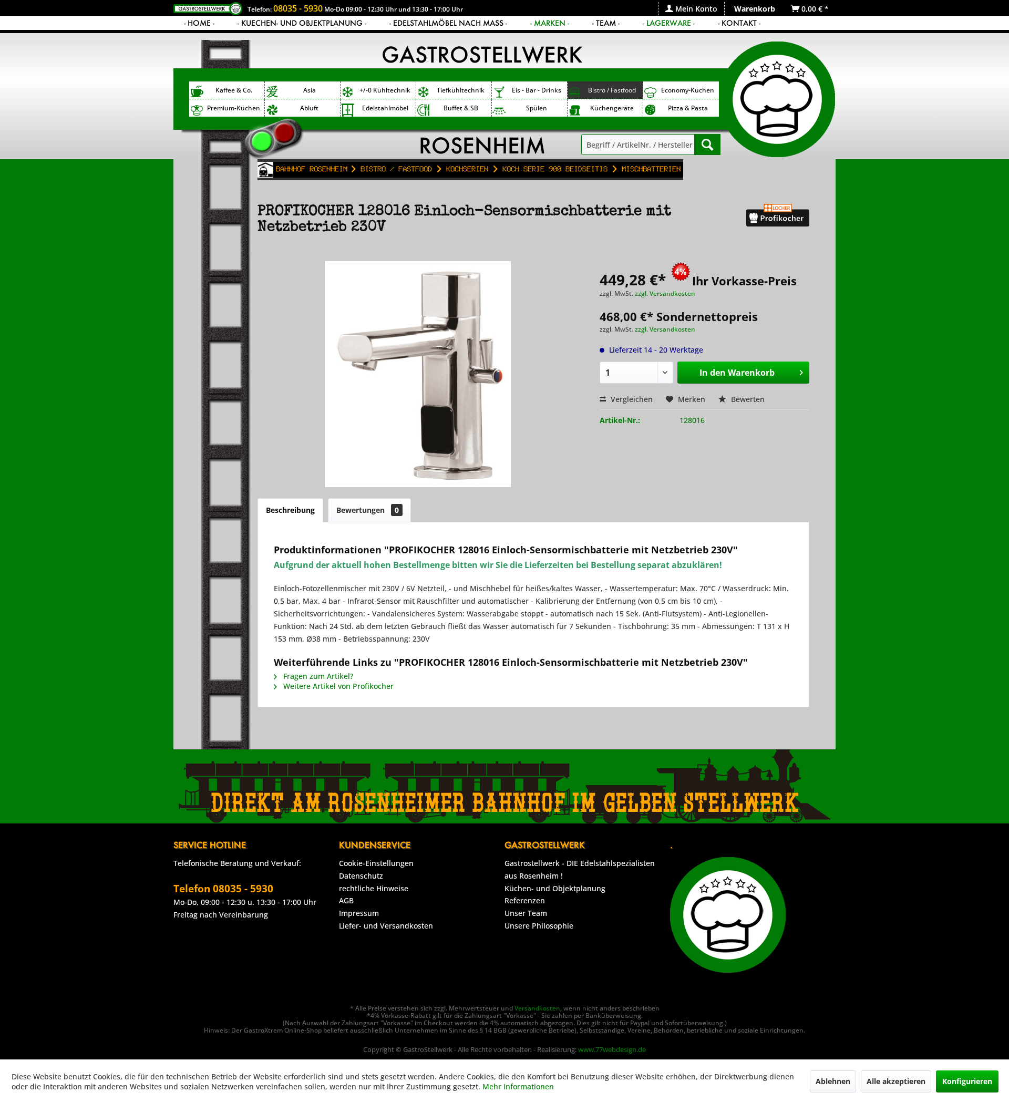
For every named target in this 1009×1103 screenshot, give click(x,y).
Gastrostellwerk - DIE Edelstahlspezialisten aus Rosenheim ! (579, 869)
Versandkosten (537, 1008)
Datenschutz (361, 876)
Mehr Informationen (518, 1086)
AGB (346, 900)
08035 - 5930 (298, 8)
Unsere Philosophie (538, 926)
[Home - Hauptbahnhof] (265, 170)
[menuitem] (691, 8)
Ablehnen (833, 1081)
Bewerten (747, 399)
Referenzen (524, 900)
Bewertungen (367, 510)
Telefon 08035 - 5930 (223, 888)
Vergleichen (631, 399)
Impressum (359, 913)
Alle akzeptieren (896, 1081)
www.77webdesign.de (612, 1049)
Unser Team (525, 913)
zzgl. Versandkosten (665, 293)
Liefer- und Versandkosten (386, 926)
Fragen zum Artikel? (317, 676)
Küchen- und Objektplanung (554, 888)
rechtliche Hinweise (373, 888)
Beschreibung (290, 510)
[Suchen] (707, 144)
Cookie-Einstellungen (376, 863)
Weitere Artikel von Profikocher (337, 686)
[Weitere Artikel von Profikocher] (777, 222)
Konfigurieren (967, 1081)
